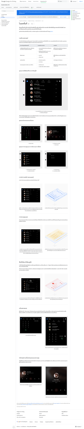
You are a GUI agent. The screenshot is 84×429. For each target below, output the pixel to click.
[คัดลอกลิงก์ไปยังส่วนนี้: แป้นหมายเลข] (28, 308)
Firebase (41, 421)
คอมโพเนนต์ (16, 7)
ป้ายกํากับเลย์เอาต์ (20, 415)
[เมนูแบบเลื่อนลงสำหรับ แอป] (34, 7)
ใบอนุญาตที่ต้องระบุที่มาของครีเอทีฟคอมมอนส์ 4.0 (35, 403)
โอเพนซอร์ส (41, 417)
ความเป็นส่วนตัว (23, 426)
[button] (7, 23)
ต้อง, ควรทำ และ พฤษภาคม (21, 417)
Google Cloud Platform (49, 421)
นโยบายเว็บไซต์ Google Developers (26, 404)
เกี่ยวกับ (40, 413)
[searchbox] (7, 11)
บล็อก (62, 413)
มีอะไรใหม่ (18, 413)
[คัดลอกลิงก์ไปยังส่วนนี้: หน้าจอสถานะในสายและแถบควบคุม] (40, 358)
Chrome (36, 421)
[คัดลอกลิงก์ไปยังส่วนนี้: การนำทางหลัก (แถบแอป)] (35, 177)
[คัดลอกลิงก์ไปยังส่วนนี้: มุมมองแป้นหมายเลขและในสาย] (34, 120)
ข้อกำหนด (18, 426)
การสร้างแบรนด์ (38, 7)
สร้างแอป (29, 1)
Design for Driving (11, 1)
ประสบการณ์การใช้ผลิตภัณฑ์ (24, 7)
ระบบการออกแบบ (9, 7)
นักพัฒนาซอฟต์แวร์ (42, 415)
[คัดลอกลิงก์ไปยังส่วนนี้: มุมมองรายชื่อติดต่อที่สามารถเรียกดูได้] (37, 71)
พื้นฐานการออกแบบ (23, 1)
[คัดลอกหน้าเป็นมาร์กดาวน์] (32, 24)
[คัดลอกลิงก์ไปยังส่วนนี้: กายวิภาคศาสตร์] (29, 38)
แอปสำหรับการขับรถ (65, 415)
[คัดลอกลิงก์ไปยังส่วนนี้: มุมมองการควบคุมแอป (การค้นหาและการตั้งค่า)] (42, 147)
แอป (32, 7)
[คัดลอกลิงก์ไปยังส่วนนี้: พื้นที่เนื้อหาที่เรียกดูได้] (32, 262)
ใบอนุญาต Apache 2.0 (57, 403)
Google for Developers (23, 20)
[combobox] (63, 1)
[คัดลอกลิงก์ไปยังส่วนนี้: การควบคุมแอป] (29, 217)
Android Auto (35, 1)
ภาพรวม (2, 7)
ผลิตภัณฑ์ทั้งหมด (58, 421)
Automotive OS (43, 1)
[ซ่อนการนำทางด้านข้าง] (14, 427)
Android (31, 421)
